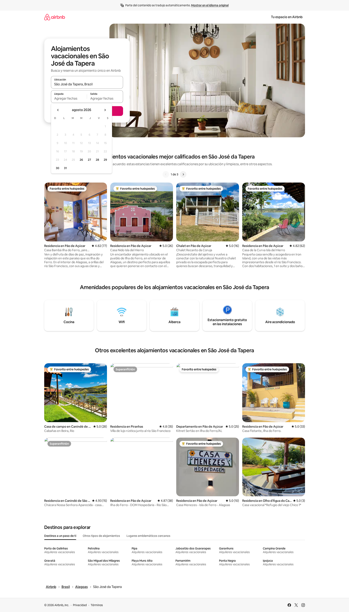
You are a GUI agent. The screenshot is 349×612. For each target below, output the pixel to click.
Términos (97, 605)
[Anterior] (166, 174)
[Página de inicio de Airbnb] (54, 17)
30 (57, 168)
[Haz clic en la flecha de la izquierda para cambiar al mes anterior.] (58, 110)
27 (89, 160)
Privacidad (80, 605)
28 (97, 160)
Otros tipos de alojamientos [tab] (101, 536)
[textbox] (69, 98)
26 (81, 160)
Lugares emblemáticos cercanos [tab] (148, 536)
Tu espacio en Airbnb (287, 17)
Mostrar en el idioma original (210, 5)
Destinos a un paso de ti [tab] (60, 536)
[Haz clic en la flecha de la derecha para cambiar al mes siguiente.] (105, 110)
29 (105, 160)
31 (65, 168)
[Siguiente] (183, 174)
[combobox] (87, 84)
